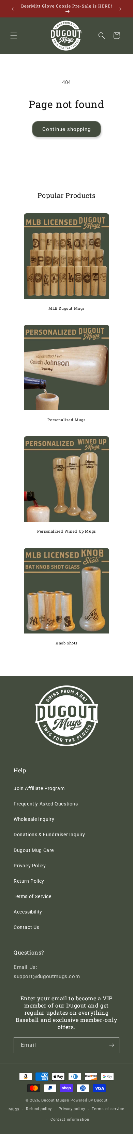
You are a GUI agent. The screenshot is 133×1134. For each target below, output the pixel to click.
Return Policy (29, 881)
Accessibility (28, 912)
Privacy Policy (30, 865)
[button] (13, 35)
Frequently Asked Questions (46, 803)
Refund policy (39, 1109)
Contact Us (26, 927)
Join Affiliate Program (39, 788)
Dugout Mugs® (55, 1100)
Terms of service (108, 1109)
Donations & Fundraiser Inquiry (49, 834)
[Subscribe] (111, 1045)
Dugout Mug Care (34, 850)
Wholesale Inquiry (34, 819)
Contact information (69, 1119)
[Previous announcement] (12, 8)
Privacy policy (72, 1109)
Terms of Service (32, 896)
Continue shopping (66, 129)
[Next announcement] (120, 8)
